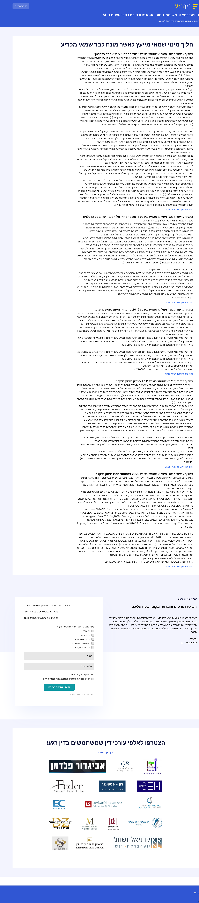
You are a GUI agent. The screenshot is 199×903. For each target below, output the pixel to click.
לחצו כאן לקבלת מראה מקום (179, 209)
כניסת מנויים (21, 6)
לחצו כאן (161, 21)
